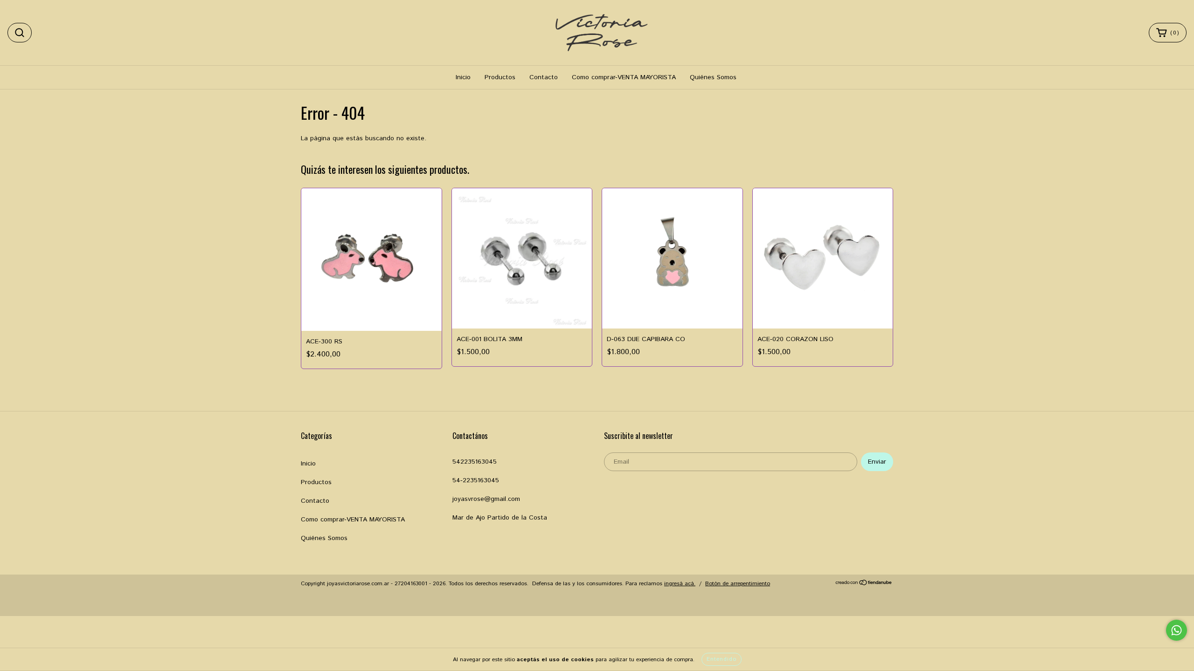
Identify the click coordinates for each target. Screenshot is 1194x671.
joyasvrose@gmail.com (486, 499)
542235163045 (474, 461)
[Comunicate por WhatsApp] (1176, 630)
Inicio (463, 77)
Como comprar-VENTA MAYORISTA (624, 77)
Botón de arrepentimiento (737, 584)
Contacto (543, 77)
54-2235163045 (475, 480)
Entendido (721, 659)
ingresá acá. (679, 584)
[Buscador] (19, 32)
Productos (500, 77)
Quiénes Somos (713, 77)
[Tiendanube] (864, 584)
